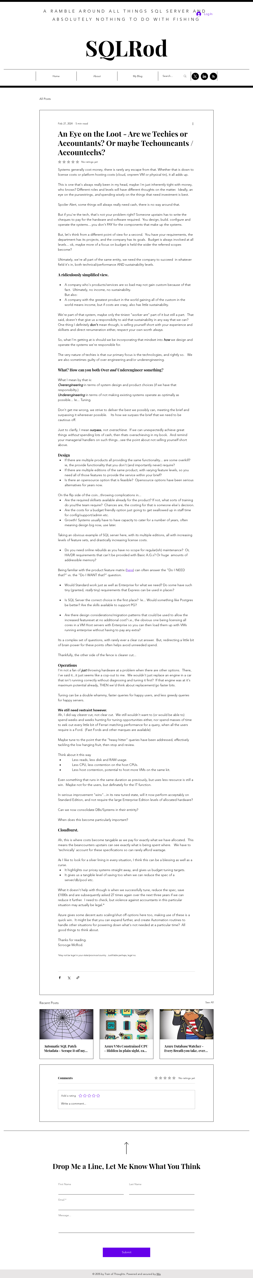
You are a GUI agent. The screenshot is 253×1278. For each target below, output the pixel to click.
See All (209, 1002)
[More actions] (193, 123)
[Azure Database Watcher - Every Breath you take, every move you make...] (186, 1024)
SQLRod (126, 47)
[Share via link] (78, 977)
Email (61, 1199)
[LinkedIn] (204, 76)
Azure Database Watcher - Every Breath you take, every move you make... (185, 1048)
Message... (65, 1215)
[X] (195, 76)
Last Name (135, 1184)
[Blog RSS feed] (213, 76)
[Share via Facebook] (59, 977)
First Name (64, 1184)
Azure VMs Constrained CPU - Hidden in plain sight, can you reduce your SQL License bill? (126, 1048)
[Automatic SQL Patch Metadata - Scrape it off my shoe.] (66, 1024)
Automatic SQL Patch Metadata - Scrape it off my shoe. (64, 1048)
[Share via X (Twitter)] (69, 977)
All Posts (45, 99)
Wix (159, 1274)
